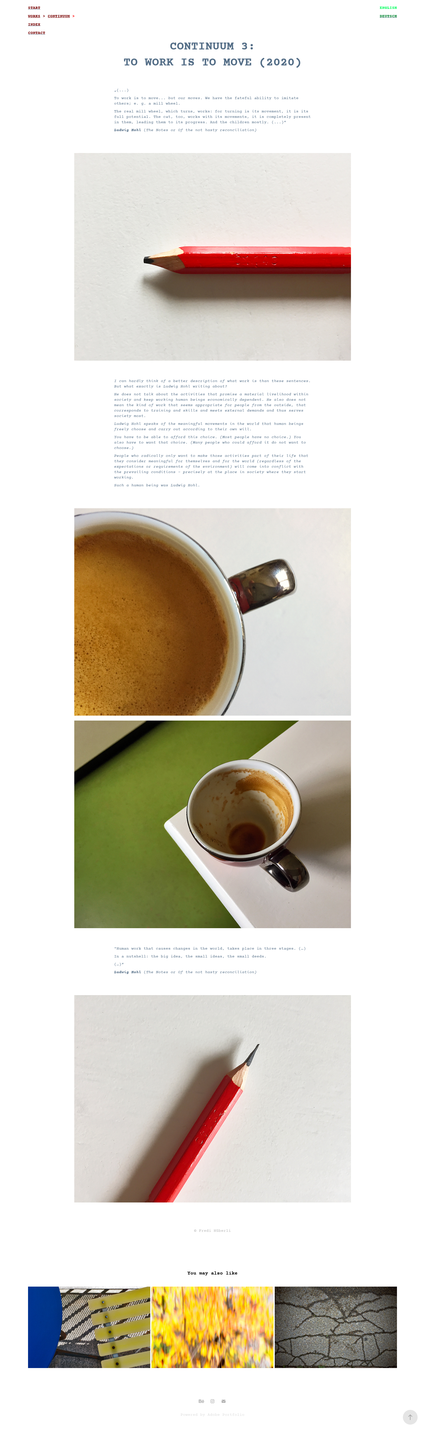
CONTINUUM (59, 16)
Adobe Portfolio (226, 1414)
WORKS (34, 16)
